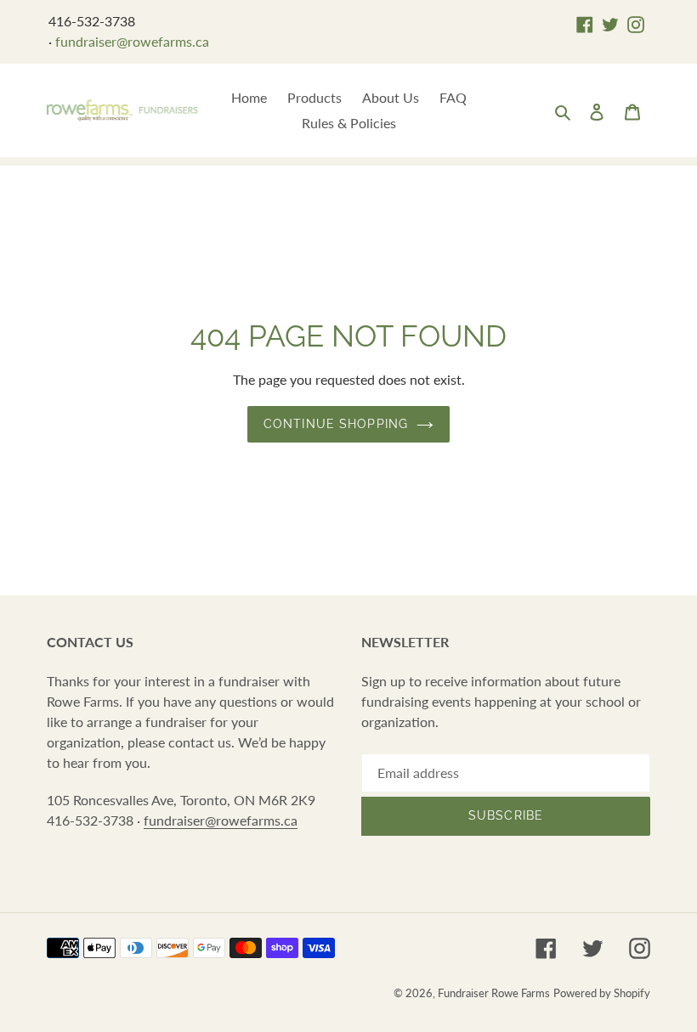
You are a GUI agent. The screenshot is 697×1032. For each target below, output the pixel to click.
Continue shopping (336, 424)
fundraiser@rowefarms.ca (132, 41)
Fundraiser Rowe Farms (494, 993)
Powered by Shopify (601, 993)
